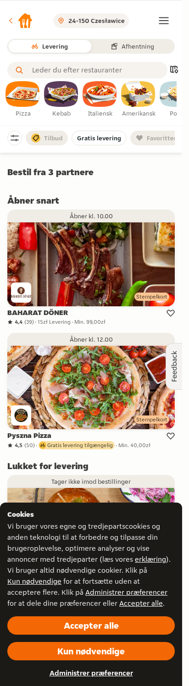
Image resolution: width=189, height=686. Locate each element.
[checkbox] (23, 99)
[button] (20, 20)
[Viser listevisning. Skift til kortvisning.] (173, 70)
